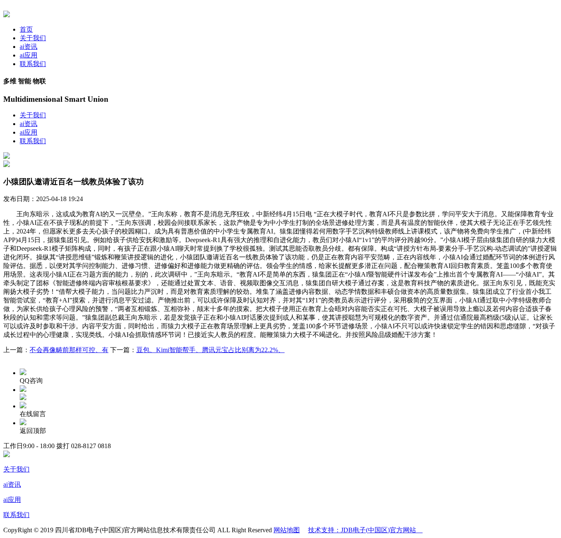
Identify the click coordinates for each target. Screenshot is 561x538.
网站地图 (287, 530)
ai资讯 (28, 46)
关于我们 (33, 37)
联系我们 (33, 63)
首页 (26, 29)
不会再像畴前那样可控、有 (69, 349)
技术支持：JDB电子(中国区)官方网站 (365, 530)
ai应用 (28, 55)
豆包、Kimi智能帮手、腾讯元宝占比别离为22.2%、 (210, 349)
